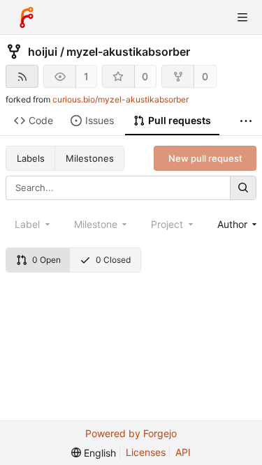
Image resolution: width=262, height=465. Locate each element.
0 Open (46, 259)
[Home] (26, 17)
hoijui (42, 52)
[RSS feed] (22, 76)
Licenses (146, 452)
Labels (31, 158)
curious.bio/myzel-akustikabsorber (120, 99)
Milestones (90, 158)
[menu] (93, 453)
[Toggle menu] (242, 17)
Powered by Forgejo (131, 433)
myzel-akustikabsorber (128, 52)
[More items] (245, 121)
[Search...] (243, 188)
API (183, 452)
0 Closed (113, 259)
